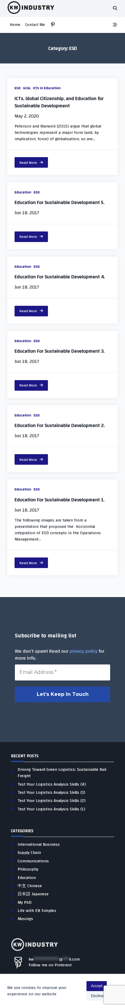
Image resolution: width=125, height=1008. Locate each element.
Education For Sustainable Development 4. (60, 276)
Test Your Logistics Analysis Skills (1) (51, 809)
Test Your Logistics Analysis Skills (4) (52, 784)
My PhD (25, 902)
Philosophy (28, 869)
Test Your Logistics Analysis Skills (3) (51, 792)
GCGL (27, 88)
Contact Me (35, 24)
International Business (39, 844)
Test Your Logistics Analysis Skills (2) (52, 801)
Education (23, 192)
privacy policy (83, 651)
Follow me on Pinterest (50, 965)
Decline (97, 996)
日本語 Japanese (33, 894)
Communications (33, 861)
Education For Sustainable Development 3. (59, 351)
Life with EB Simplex (37, 911)
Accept (96, 986)
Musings (25, 919)
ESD (18, 88)
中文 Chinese (30, 886)
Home (15, 24)
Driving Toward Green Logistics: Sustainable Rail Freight (62, 773)
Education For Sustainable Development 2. (60, 425)
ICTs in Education (47, 88)
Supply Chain (29, 853)
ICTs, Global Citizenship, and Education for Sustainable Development (59, 102)
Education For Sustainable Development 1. (59, 499)
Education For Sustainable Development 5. (59, 202)
